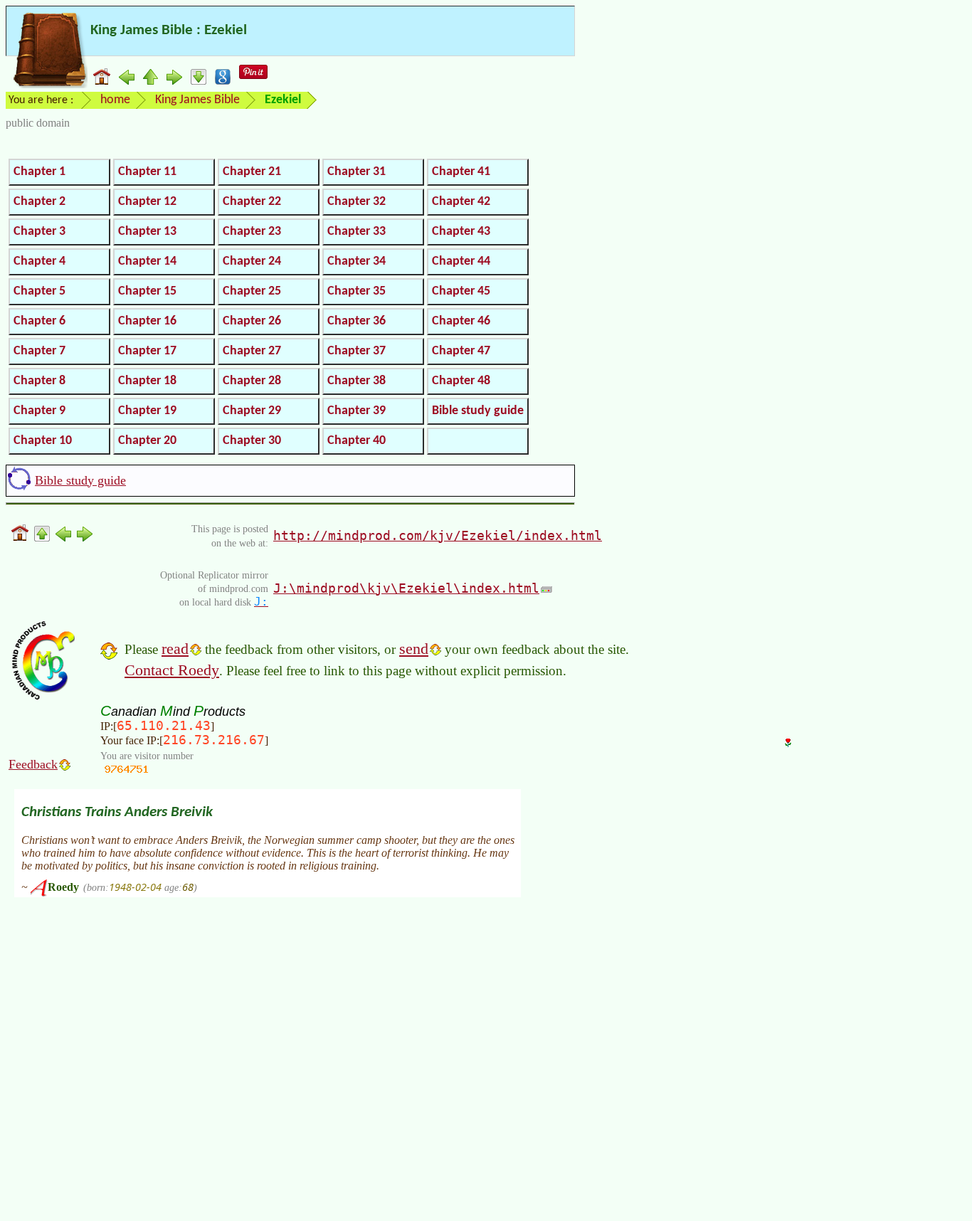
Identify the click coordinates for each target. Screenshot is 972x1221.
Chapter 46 (461, 321)
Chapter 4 (39, 261)
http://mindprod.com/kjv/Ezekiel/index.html (437, 535)
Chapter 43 (461, 231)
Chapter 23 (252, 231)
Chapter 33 (356, 231)
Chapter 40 (356, 441)
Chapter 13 (147, 231)
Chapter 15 (147, 291)
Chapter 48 (461, 381)
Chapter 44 (461, 261)
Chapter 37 (356, 351)
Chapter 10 (43, 441)
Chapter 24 (252, 261)
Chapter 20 (147, 441)
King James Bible (197, 100)
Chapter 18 (147, 381)
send (413, 648)
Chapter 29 (252, 411)
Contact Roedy (172, 670)
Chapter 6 (39, 321)
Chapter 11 (147, 172)
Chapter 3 (39, 231)
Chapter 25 (252, 291)
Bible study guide (478, 411)
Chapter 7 (39, 351)
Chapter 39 (356, 411)
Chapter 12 (147, 201)
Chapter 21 (252, 172)
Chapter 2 (39, 201)
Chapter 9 (39, 411)
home (115, 100)
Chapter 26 (252, 321)
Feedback (33, 764)
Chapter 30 (252, 441)
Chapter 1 (39, 172)
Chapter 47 (461, 351)
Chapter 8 (39, 381)
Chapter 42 (461, 201)
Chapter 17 (147, 351)
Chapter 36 (356, 321)
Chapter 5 (39, 291)
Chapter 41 (461, 172)
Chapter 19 (147, 411)
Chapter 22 (252, 201)
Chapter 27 (252, 351)
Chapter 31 (356, 172)
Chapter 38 (356, 381)
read (175, 648)
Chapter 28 (252, 381)
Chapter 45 (461, 291)
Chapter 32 (356, 201)
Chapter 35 (356, 291)
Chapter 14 (147, 261)
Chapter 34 (356, 261)
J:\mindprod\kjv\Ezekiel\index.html (406, 588)
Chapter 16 (147, 321)
